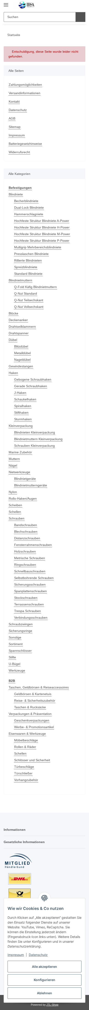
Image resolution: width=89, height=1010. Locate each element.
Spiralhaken (22, 406)
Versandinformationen (24, 93)
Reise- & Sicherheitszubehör (34, 700)
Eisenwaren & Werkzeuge (27, 733)
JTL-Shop (52, 1004)
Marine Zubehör (20, 452)
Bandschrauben (25, 525)
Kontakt (14, 101)
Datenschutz (38, 955)
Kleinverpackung (21, 426)
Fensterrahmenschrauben (33, 545)
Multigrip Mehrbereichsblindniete (37, 247)
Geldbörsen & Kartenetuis (32, 694)
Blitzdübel (21, 346)
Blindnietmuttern (20, 280)
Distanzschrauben (27, 538)
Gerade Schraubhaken (30, 386)
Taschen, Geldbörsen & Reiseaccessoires (39, 687)
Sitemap (15, 127)
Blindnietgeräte (25, 478)
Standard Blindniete (28, 273)
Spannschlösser (20, 650)
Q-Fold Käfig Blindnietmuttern (35, 287)
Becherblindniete (26, 201)
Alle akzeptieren (44, 966)
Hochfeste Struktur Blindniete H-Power (42, 227)
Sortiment (16, 644)
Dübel (13, 340)
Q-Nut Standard (25, 293)
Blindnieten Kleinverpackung (34, 432)
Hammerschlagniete (28, 214)
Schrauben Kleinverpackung (34, 445)
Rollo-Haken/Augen (23, 498)
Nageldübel (22, 359)
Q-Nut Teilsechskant (28, 300)
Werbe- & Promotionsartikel (34, 727)
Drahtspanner (19, 333)
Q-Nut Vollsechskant (28, 307)
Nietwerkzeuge (19, 472)
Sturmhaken (23, 419)
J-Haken (20, 393)
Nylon (13, 492)
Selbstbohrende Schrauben (34, 578)
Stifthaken (21, 412)
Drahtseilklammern (22, 326)
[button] (67, 5)
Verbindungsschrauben (30, 617)
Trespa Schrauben (27, 611)
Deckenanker (18, 320)
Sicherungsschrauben (30, 584)
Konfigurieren (44, 980)
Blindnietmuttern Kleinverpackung (38, 439)
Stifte (12, 657)
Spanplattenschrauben (30, 591)
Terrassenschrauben (29, 604)
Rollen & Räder (25, 747)
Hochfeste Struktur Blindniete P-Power (41, 240)
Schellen (15, 512)
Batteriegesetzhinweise (25, 143)
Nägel (13, 465)
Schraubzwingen (21, 624)
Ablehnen (44, 993)
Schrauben (16, 518)
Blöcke (13, 313)
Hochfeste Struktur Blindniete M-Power (42, 234)
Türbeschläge (24, 767)
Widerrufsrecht (19, 152)
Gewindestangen (21, 366)
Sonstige (15, 637)
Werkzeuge (17, 670)
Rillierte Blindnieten (28, 260)
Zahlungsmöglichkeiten (25, 84)
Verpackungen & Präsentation (30, 714)
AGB (12, 118)
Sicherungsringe (20, 631)
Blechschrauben (25, 531)
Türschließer (23, 773)
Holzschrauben (25, 551)
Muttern (14, 459)
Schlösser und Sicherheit (32, 760)
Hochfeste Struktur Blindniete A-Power (41, 221)
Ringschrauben (25, 564)
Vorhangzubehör (26, 780)
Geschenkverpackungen (31, 720)
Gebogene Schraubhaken (32, 379)
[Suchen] (80, 17)
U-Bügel (14, 664)
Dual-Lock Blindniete (29, 207)
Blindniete (16, 194)
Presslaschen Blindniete (31, 254)
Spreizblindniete (25, 267)
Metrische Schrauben (29, 558)
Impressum (16, 955)
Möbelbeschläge (26, 740)
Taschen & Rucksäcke (30, 707)
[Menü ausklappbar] (6, 3)
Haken (13, 373)
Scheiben (15, 505)
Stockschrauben (25, 598)
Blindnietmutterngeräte (30, 485)
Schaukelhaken (25, 399)
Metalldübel (22, 353)
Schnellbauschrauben (29, 571)
